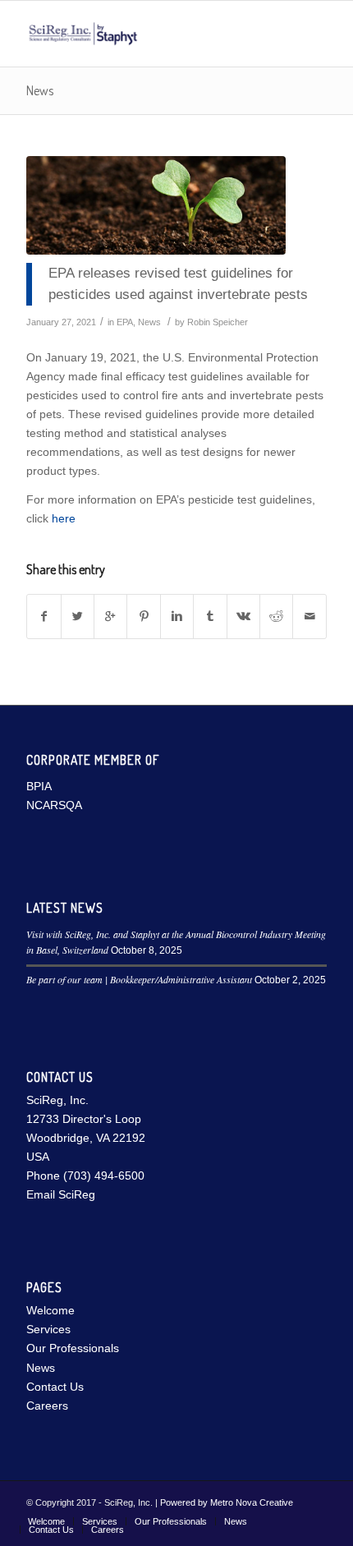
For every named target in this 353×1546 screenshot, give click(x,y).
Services (48, 1329)
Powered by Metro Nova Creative (226, 1502)
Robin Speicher (217, 322)
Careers (47, 1405)
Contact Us (55, 1386)
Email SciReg (60, 1194)
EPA (125, 322)
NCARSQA (54, 805)
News (39, 90)
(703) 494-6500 (103, 1175)
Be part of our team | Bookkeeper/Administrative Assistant (139, 979)
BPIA (39, 786)
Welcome (50, 1310)
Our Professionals (72, 1348)
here (64, 518)
